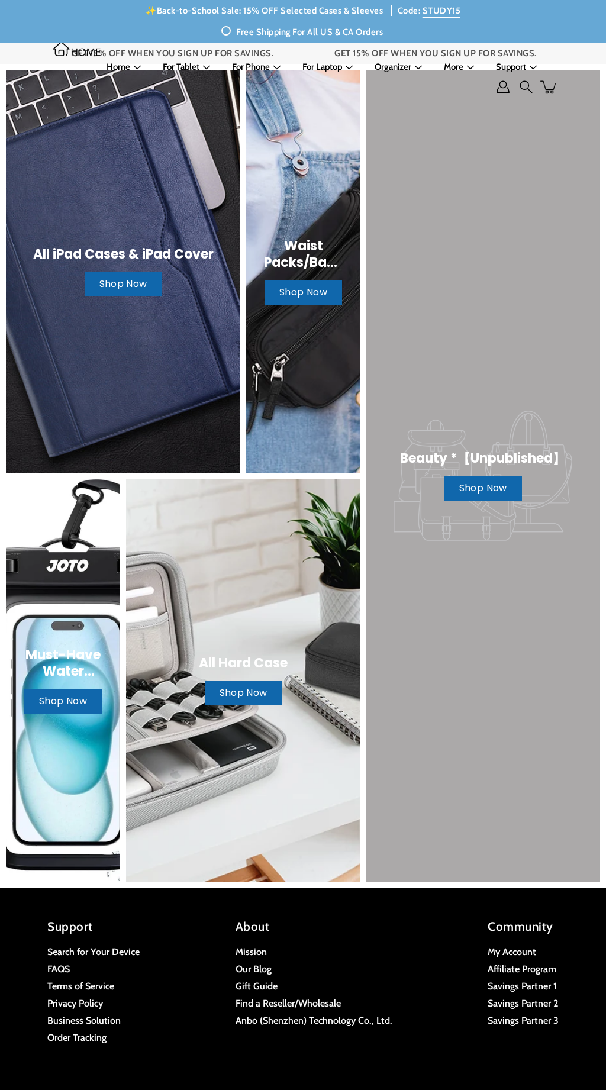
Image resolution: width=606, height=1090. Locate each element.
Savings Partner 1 (522, 986)
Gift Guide (257, 986)
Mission (251, 951)
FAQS (58, 969)
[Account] (503, 87)
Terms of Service (80, 986)
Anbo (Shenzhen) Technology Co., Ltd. (314, 1020)
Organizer (393, 67)
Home (118, 67)
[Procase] (77, 49)
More (453, 67)
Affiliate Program (522, 969)
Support (511, 67)
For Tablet (181, 67)
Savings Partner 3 (523, 1020)
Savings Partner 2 (523, 1003)
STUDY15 (442, 10)
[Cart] (549, 87)
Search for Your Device (93, 951)
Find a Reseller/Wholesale (288, 1003)
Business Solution (84, 1020)
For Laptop (322, 67)
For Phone (251, 67)
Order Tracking (77, 1037)
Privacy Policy (75, 1003)
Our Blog (254, 969)
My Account (512, 951)
